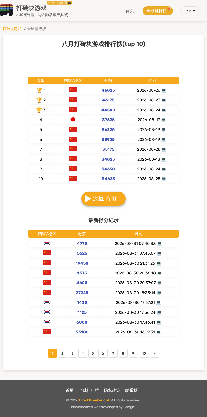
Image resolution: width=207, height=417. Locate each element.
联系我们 (133, 390)
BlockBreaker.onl (94, 400)
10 (144, 353)
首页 (130, 10)
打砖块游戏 (12, 29)
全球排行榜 (156, 10)
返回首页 (105, 198)
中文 (188, 11)
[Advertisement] (103, 61)
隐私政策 (112, 390)
